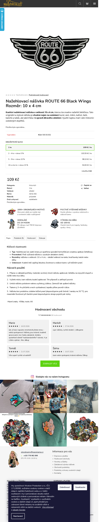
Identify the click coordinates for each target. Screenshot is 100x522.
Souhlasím (80, 487)
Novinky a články (60, 462)
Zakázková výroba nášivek (64, 464)
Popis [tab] (8, 238)
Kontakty (57, 473)
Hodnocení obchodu (50, 309)
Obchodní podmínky (62, 467)
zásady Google (19, 510)
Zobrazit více (50, 363)
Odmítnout (65, 487)
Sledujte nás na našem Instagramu (52, 376)
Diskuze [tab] (42, 238)
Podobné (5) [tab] (19, 238)
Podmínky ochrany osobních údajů (67, 470)
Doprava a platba (61, 456)
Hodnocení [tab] (31, 238)
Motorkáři (32, 185)
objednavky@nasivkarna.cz (32, 452)
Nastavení (18, 516)
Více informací (48, 507)
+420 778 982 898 (30, 455)
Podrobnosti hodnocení (39, 95)
